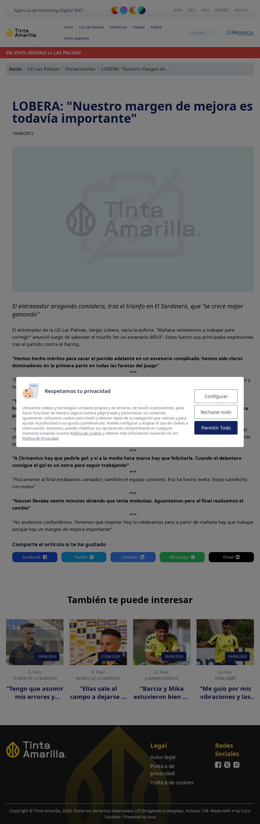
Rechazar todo (216, 412)
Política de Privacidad (40, 438)
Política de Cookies (86, 433)
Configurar (216, 396)
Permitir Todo (216, 428)
